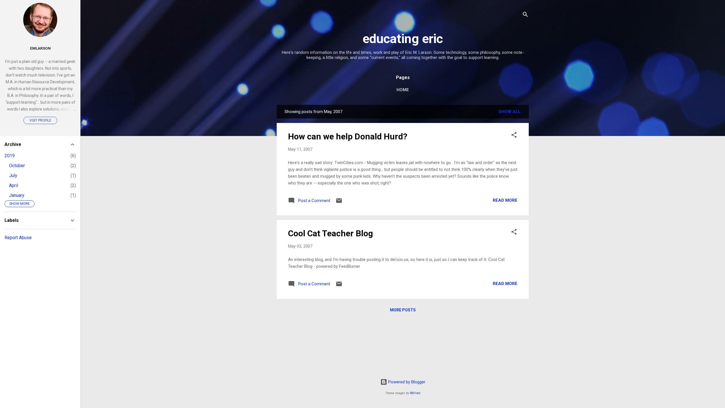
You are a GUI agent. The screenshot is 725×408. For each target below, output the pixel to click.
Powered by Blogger (406, 381)
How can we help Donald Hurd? (347, 136)
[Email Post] (339, 202)
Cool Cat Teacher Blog (330, 233)
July (13, 175)
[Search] (525, 15)
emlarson (40, 48)
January (16, 195)
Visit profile (40, 120)
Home (402, 89)
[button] (514, 135)
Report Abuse (18, 237)
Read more (505, 200)
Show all (509, 111)
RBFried (415, 393)
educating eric (402, 38)
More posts (403, 310)
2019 (10, 155)
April (13, 185)
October (17, 165)
